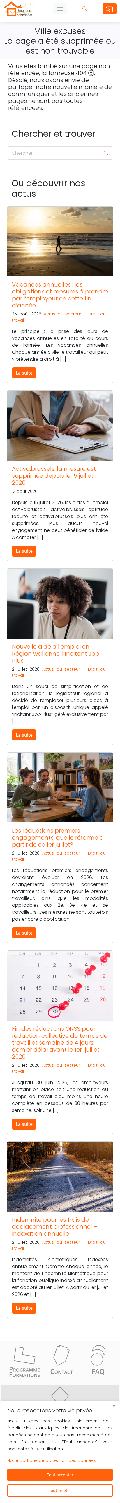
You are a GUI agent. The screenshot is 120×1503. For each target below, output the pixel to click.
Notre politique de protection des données (51, 1460)
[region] (60, 1452)
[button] (106, 153)
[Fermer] (113, 1405)
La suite (24, 373)
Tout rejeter (60, 1490)
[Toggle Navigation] (60, 9)
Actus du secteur (62, 314)
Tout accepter (60, 1475)
